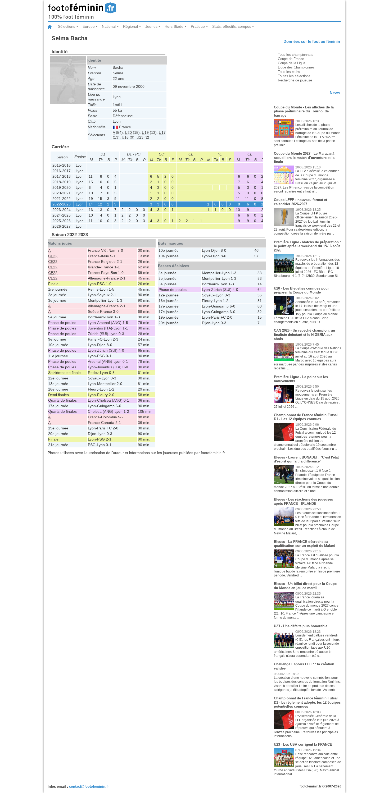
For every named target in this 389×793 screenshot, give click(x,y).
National (109, 26)
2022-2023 (61, 204)
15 (91, 182)
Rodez (93, 372)
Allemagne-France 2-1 (106, 278)
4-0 (121, 350)
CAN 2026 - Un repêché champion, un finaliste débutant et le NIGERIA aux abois (304, 334)
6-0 (118, 406)
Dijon (101, 345)
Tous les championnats (295, 55)
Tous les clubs (289, 72)
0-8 (112, 372)
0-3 (121, 334)
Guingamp (106, 406)
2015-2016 (61, 165)
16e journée (58, 389)
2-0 (119, 384)
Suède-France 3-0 (103, 311)
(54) (118, 132)
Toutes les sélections (294, 76)
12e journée (58, 378)
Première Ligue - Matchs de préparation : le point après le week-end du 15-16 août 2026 (307, 246)
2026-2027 (61, 226)
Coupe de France (291, 59)
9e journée (57, 339)
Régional (130, 26)
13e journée (58, 384)
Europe (89, 26)
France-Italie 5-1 (102, 256)
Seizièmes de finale (64, 372)
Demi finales (58, 395)
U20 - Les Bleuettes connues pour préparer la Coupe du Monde (301, 290)
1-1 (125, 328)
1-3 (119, 300)
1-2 (111, 389)
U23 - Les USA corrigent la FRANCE (303, 744)
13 (100, 210)
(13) (149, 132)
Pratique (198, 26)
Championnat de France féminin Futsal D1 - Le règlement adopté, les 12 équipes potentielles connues (307, 702)
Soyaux (103, 295)
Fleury (93, 389)
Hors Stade (174, 26)
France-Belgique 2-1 (105, 261)
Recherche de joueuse (295, 80)
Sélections (66, 26)
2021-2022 (61, 198)
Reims (93, 289)
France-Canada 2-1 (104, 422)
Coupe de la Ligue (291, 63)
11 (91, 176)
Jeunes (151, 26)
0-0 (125, 367)
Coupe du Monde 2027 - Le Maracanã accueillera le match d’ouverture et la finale (304, 158)
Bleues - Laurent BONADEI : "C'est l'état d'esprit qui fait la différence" (306, 459)
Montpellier (97, 300)
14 (91, 204)
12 (100, 204)
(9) (128, 137)
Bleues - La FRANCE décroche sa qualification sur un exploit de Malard (304, 544)
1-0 (108, 284)
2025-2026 (61, 221)
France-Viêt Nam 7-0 (105, 250)
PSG (101, 284)
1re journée (57, 289)
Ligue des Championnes (296, 67)
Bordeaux (96, 317)
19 (91, 198)
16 (91, 210)
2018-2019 (61, 182)
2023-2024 (61, 210)
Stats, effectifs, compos (231, 26)
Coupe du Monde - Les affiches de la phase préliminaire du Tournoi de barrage (304, 111)
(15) (132, 132)
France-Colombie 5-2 (106, 417)
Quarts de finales (62, 400)
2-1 (113, 295)
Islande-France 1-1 (104, 267)
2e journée (57, 295)
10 (100, 182)
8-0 (109, 345)
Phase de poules (62, 322)
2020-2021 (61, 193)
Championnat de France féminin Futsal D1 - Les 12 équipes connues (306, 417)
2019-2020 (61, 187)
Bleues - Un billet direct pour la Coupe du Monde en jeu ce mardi (305, 586)
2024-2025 (61, 215)
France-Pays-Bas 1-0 (106, 273)
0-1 (108, 356)
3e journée (57, 300)
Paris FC (95, 339)
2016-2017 (61, 171)
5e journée (57, 317)
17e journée (58, 406)
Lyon (117, 121)
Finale (53, 284)
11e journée (58, 356)
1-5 (111, 289)
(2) (143, 137)
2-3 (115, 339)
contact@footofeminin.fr (89, 787)
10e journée (58, 345)
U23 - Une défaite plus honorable (300, 626)
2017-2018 (61, 176)
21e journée (58, 445)
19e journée (58, 428)
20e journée (58, 434)
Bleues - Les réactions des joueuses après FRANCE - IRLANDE (303, 501)
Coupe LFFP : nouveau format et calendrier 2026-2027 (300, 202)
